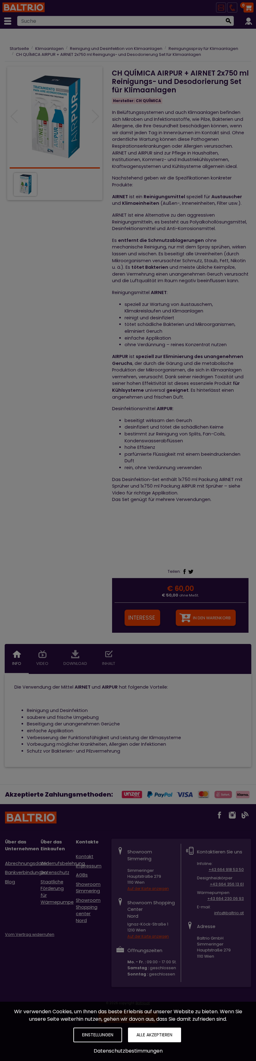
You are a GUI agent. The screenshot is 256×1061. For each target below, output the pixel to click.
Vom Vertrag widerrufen (29, 934)
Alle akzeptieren (154, 1035)
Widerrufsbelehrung (63, 863)
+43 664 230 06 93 (225, 898)
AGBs (82, 875)
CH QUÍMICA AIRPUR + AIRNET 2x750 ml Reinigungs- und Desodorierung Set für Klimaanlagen (108, 54)
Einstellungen (97, 1035)
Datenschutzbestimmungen (128, 1050)
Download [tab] (75, 663)
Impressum (88, 866)
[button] (95, 116)
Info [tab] (16, 663)
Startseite (19, 48)
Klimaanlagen (49, 48)
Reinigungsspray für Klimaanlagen (203, 48)
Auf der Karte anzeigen (148, 888)
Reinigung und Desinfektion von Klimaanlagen (116, 48)
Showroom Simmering (88, 887)
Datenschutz (55, 872)
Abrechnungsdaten (27, 863)
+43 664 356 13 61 (227, 884)
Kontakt (84, 856)
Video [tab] (42, 663)
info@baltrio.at (229, 913)
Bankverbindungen (26, 872)
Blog (10, 882)
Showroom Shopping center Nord (88, 910)
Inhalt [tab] (108, 663)
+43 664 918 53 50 (226, 869)
